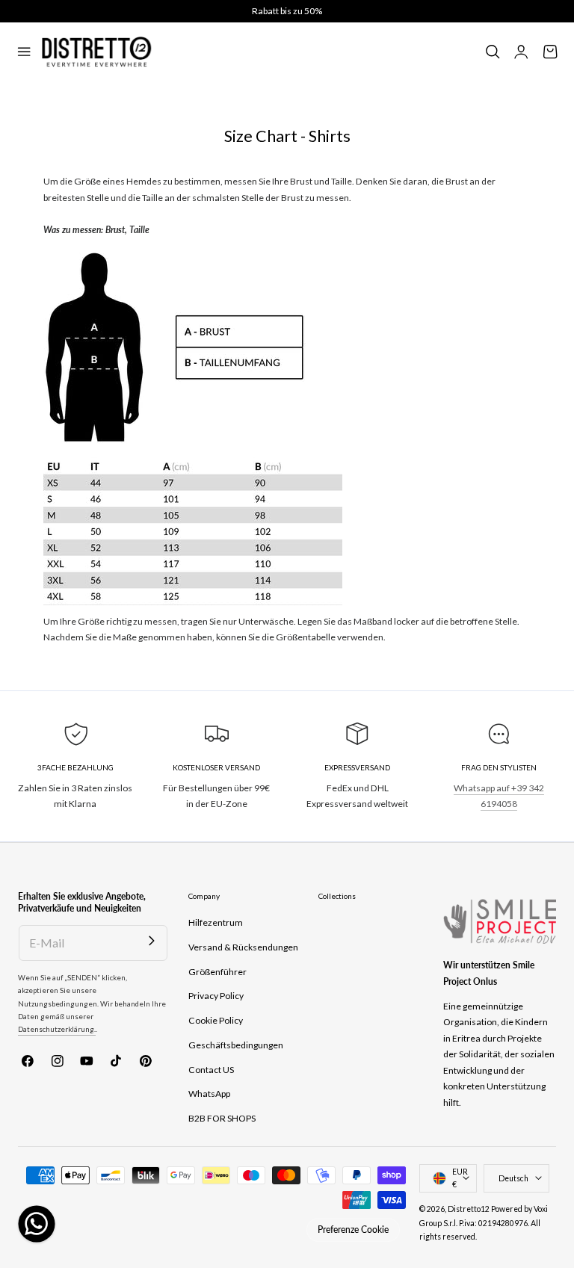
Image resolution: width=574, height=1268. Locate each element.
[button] (24, 52)
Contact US (211, 1069)
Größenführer (217, 971)
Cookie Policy (215, 1020)
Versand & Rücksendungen (243, 947)
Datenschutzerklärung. (57, 1028)
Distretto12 (469, 1208)
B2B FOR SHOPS (222, 1118)
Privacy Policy (216, 995)
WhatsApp (209, 1093)
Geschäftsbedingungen (235, 1045)
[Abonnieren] (152, 941)
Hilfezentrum (215, 922)
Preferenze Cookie (353, 1229)
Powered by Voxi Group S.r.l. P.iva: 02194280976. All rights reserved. (483, 1222)
